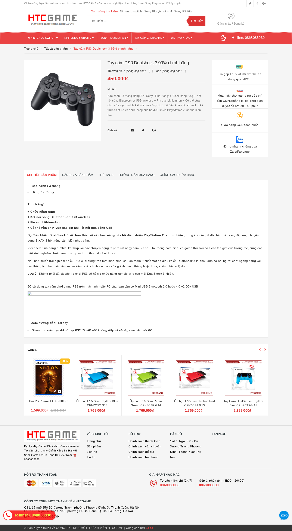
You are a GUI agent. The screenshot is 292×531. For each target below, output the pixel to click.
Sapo (149, 528)
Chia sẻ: (113, 130)
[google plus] (264, 3)
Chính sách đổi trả (141, 451)
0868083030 (170, 485)
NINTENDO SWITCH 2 (78, 37)
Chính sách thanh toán (144, 441)
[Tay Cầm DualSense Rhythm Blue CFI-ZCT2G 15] (243, 377)
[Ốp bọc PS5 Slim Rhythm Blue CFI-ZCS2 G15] (97, 377)
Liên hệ (92, 451)
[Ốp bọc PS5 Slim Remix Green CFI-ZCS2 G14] (146, 377)
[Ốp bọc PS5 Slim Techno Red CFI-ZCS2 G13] (195, 377)
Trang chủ (94, 441)
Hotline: (248, 38)
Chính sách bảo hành (143, 457)
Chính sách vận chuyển (144, 446)
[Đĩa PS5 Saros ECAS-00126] (49, 377)
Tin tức (91, 457)
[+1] (154, 130)
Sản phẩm (94, 446)
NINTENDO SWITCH (43, 37)
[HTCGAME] (52, 19)
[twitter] (250, 3)
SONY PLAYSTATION (113, 37)
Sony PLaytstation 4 (158, 11)
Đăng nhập (224, 23)
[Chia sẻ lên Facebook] (133, 130)
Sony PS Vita (183, 11)
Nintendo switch (131, 11)
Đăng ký (239, 23)
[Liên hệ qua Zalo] (284, 515)
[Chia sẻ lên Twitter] (143, 130)
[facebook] (257, 3)
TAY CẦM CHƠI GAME (149, 37)
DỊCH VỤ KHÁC (181, 37)
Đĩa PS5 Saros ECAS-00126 (48, 401)
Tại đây (63, 322)
